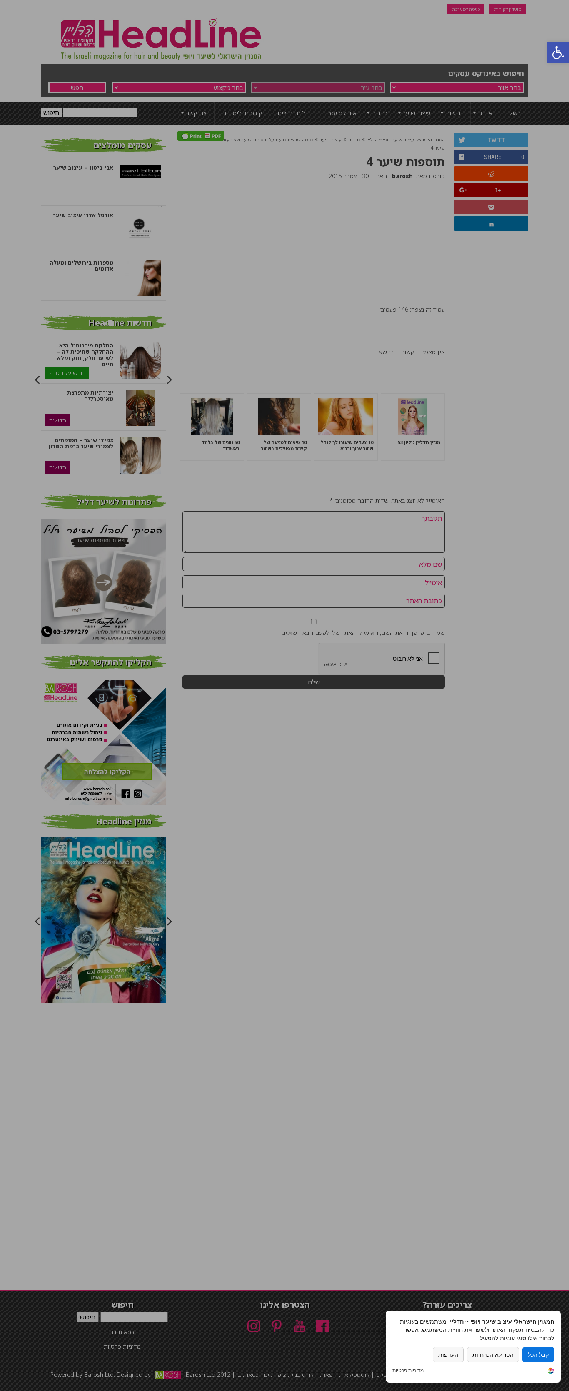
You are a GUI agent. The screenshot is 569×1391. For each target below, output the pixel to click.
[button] (558, 52)
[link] (550, 1371)
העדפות (448, 1355)
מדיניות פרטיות (408, 1370)
